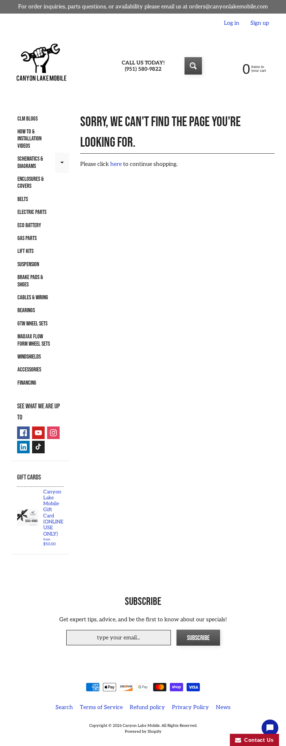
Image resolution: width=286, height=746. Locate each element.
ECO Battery (29, 225)
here (116, 164)
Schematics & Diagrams (43, 162)
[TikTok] (38, 447)
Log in (231, 23)
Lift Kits (25, 251)
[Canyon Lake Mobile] (40, 66)
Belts (22, 199)
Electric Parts (31, 212)
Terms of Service (101, 707)
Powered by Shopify (143, 731)
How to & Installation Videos (29, 138)
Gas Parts (27, 238)
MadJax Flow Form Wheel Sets (33, 340)
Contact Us (257, 740)
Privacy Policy (190, 707)
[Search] (193, 66)
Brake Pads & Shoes (30, 281)
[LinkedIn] (23, 447)
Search (64, 707)
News (223, 707)
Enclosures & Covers (30, 183)
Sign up (259, 23)
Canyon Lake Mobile (141, 725)
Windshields (29, 356)
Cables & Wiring (32, 297)
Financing (26, 382)
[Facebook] (23, 432)
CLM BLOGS (27, 118)
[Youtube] (38, 432)
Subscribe (198, 638)
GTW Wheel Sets (32, 323)
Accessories (29, 369)
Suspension (28, 264)
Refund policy (147, 707)
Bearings (26, 310)
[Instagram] (53, 432)
